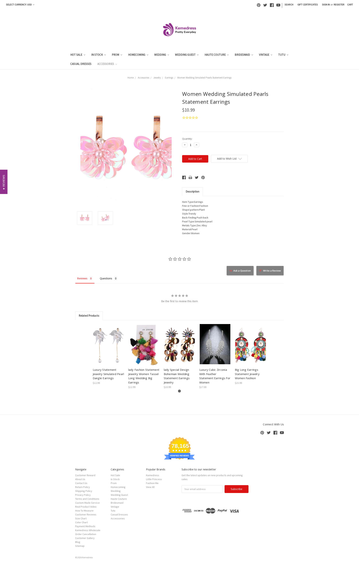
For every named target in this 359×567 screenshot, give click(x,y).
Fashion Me (152, 483)
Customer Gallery (85, 538)
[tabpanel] (108, 354)
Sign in (326, 4)
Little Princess (154, 479)
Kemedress (152, 475)
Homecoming (137, 54)
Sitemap (80, 546)
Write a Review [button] (272, 270)
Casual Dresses (80, 64)
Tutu (282, 54)
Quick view (108, 341)
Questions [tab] (106, 278)
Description (192, 191)
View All (150, 487)
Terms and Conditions (87, 498)
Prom (116, 54)
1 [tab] (179, 391)
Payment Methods (85, 526)
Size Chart (81, 518)
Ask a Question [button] (242, 270)
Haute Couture (215, 54)
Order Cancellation (85, 534)
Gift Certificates (307, 4)
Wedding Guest (185, 54)
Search (289, 4)
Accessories (106, 64)
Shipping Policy (83, 491)
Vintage (264, 54)
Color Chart (81, 522)
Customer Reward (85, 475)
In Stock (97, 54)
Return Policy (82, 487)
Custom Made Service (87, 502)
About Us (80, 479)
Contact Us (81, 483)
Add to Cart (108, 348)
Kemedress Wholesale (87, 530)
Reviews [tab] (82, 278)
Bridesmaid (243, 54)
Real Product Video (85, 506)
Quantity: (187, 138)
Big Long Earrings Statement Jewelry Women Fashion (247, 374)
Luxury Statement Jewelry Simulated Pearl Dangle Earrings (108, 374)
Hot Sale (76, 54)
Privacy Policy (83, 495)
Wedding (160, 54)
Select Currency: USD (19, 4)
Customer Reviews (85, 514)
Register (339, 4)
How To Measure (84, 510)
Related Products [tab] (89, 315)
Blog (77, 542)
